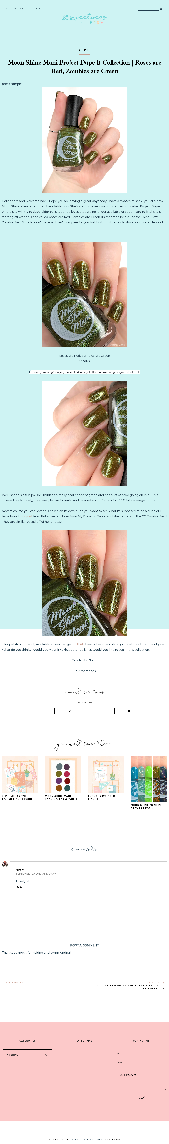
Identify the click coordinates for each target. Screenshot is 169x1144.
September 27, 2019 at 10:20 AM (36, 873)
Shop (34, 9)
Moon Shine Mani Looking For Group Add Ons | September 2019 (130, 987)
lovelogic (112, 1140)
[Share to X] (69, 711)
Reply (19, 887)
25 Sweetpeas (59, 1140)
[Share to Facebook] (40, 711)
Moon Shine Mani (84, 703)
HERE (80, 644)
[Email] (128, 711)
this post (25, 516)
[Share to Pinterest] (99, 711)
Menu (9, 9)
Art (22, 9)
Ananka (20, 869)
